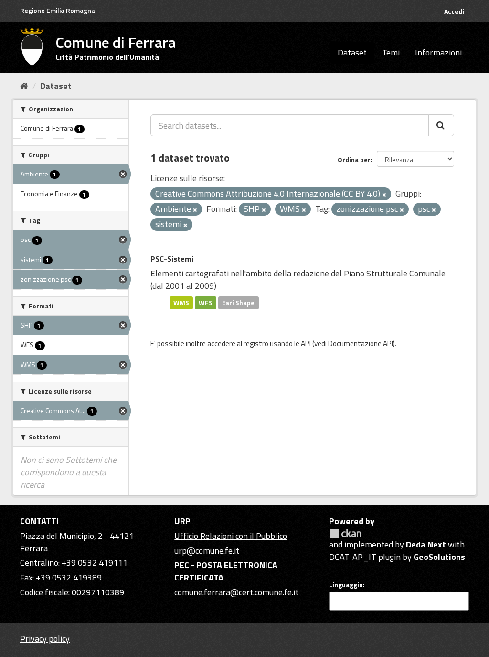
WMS (181, 302)
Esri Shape (238, 302)
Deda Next (426, 544)
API (306, 343)
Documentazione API (360, 343)
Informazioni (438, 52)
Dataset (352, 52)
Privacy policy (45, 638)
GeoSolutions (439, 556)
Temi (391, 52)
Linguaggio (346, 585)
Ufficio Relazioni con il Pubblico (230, 535)
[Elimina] (384, 194)
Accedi (454, 11)
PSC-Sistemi (171, 258)
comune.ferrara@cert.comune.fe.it (236, 592)
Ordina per (354, 159)
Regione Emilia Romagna (57, 10)
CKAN (345, 533)
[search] (441, 125)
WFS (206, 302)
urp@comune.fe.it (206, 550)
